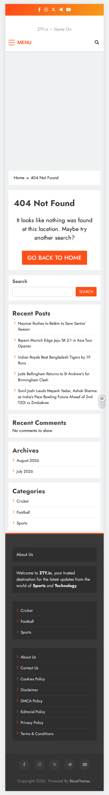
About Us (28, 657)
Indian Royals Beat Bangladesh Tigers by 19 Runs (54, 360)
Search (19, 281)
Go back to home (54, 257)
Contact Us (29, 668)
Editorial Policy (33, 712)
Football (23, 512)
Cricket (23, 501)
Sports (22, 523)
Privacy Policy (32, 723)
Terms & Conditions (37, 734)
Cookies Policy (33, 679)
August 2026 (28, 460)
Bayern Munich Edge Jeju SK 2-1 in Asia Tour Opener (55, 343)
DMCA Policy (32, 701)
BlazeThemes (80, 781)
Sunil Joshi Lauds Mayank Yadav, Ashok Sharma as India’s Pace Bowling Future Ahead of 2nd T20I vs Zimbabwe (57, 397)
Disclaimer (29, 690)
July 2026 (25, 471)
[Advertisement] (54, 111)
